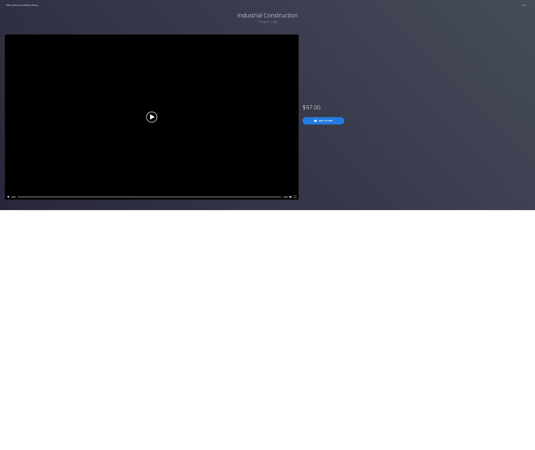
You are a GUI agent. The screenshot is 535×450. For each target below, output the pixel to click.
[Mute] (290, 196)
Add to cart (325, 120)
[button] (151, 117)
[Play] (8, 196)
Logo (274, 21)
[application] (152, 117)
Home (524, 5)
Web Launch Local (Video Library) (22, 5)
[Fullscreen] (295, 196)
